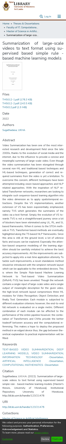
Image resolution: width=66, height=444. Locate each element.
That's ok (57, 439)
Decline (45, 439)
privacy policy (41, 432)
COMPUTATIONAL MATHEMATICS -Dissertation (30, 365)
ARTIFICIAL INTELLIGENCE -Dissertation (32, 361)
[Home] (21, 6)
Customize (7, 439)
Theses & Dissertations (26, 23)
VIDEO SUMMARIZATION (47, 353)
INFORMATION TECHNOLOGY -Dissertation (32, 357)
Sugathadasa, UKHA (13, 130)
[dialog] (33, 431)
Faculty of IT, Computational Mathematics (22, 27)
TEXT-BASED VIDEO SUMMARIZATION (27, 349)
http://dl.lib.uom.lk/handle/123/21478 (23, 407)
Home (6, 23)
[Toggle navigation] (59, 16)
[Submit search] (41, 16)
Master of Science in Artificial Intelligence (22, 31)
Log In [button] (47, 16)
